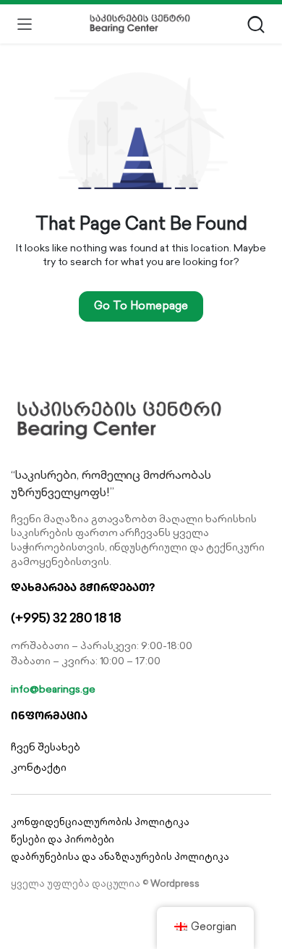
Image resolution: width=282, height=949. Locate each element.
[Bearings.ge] (140, 23)
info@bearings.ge (53, 689)
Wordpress (175, 883)
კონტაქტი (39, 767)
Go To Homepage (141, 305)
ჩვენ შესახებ (45, 747)
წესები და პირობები (62, 839)
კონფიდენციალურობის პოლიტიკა (100, 822)
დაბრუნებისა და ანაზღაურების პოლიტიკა (120, 857)
